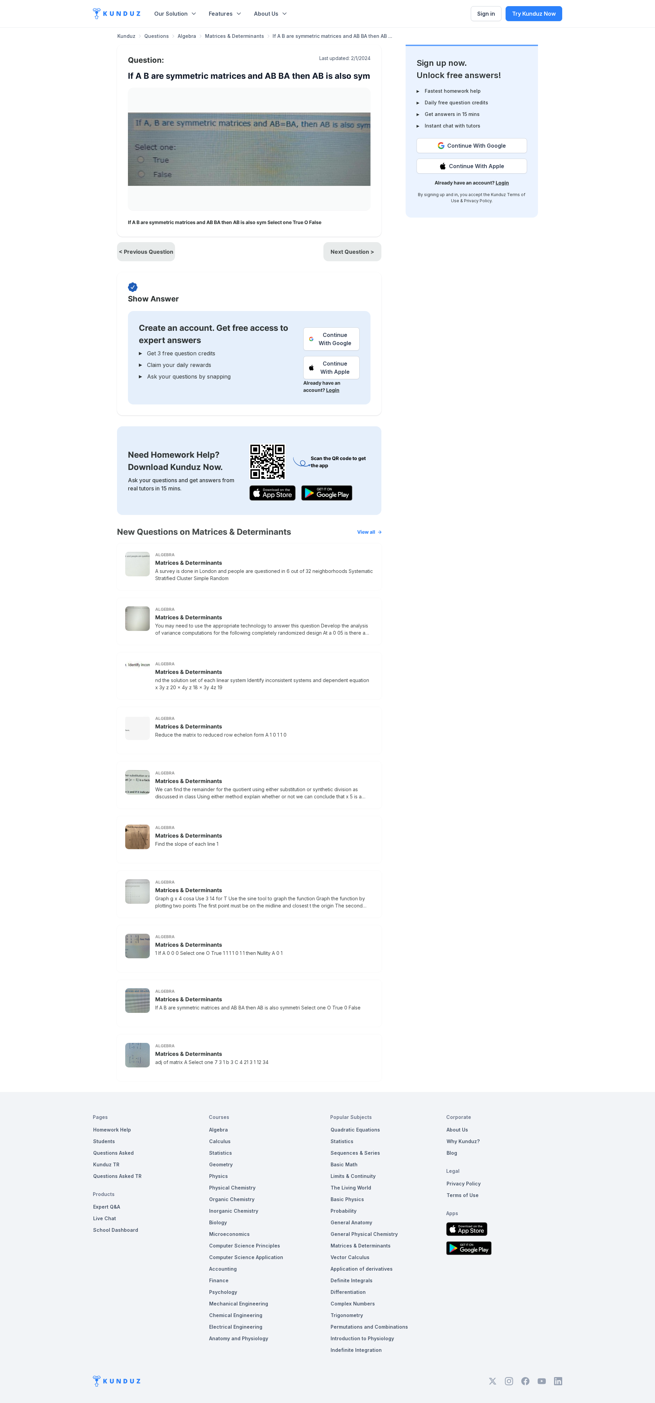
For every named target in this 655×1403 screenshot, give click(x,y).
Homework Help (112, 1130)
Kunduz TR (106, 1164)
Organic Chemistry (231, 1199)
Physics (218, 1176)
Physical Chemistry (232, 1188)
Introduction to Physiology (362, 1338)
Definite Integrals (352, 1280)
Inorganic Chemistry (233, 1211)
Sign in (486, 13)
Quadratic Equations (355, 1130)
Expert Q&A (106, 1207)
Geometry (221, 1164)
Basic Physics (347, 1199)
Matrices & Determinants (234, 36)
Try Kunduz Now (534, 13)
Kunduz (126, 36)
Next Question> (352, 251)
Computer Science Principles (244, 1246)
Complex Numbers (353, 1303)
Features (221, 13)
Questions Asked (113, 1153)
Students (104, 1141)
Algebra (187, 36)
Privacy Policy (478, 200)
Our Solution (171, 13)
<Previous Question (146, 251)
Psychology (223, 1292)
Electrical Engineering (235, 1327)
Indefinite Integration (356, 1350)
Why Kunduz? (463, 1141)
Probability (343, 1211)
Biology (218, 1222)
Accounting (223, 1269)
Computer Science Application (246, 1257)
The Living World (351, 1188)
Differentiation (348, 1292)
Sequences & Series (355, 1153)
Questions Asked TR (117, 1176)
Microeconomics (229, 1234)
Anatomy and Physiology (238, 1338)
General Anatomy (351, 1222)
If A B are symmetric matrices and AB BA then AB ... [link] (332, 36)
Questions (156, 36)
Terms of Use (463, 1195)
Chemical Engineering (235, 1315)
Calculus (220, 1141)
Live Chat (104, 1218)
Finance (219, 1280)
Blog (452, 1153)
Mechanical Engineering (238, 1303)
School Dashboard (115, 1230)
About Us (266, 13)
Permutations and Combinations (369, 1327)
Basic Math (344, 1164)
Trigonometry (347, 1315)
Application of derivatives (362, 1269)
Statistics (220, 1153)
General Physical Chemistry (364, 1234)
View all (366, 532)
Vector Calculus (350, 1257)
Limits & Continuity (353, 1176)
